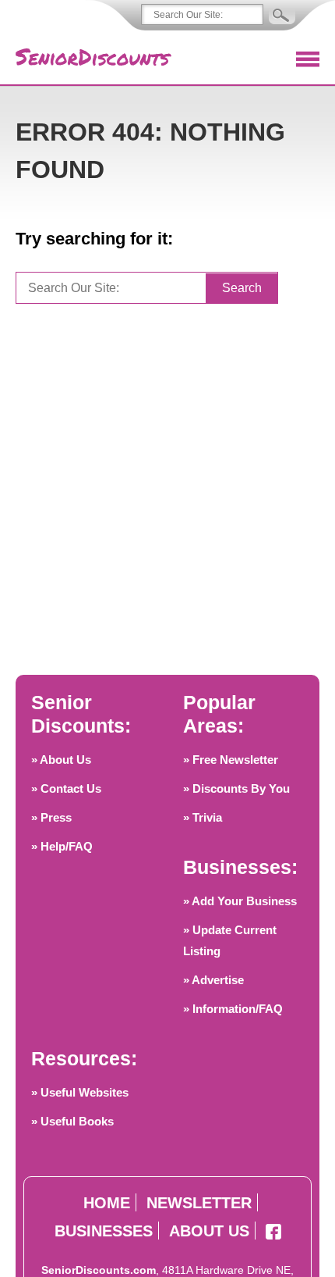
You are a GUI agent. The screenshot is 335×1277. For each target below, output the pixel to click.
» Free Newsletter (230, 759)
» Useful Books (72, 1121)
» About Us (61, 759)
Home (106, 1202)
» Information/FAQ (233, 1008)
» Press (51, 817)
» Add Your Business (240, 901)
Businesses (104, 1231)
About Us (209, 1231)
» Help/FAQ (62, 846)
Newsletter (199, 1202)
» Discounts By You (236, 788)
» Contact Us (66, 788)
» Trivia (202, 817)
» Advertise (213, 979)
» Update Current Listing (230, 940)
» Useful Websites (80, 1092)
